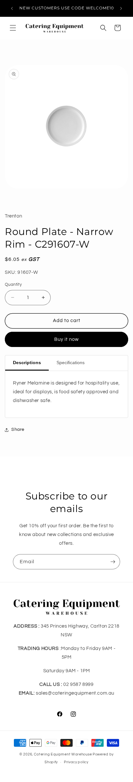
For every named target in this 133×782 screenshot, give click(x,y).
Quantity (13, 284)
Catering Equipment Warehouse (63, 754)
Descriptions (27, 362)
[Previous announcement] (12, 8)
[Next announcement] (121, 8)
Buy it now (66, 339)
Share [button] (18, 429)
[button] (13, 28)
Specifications (70, 362)
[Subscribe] (113, 561)
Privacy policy (76, 762)
